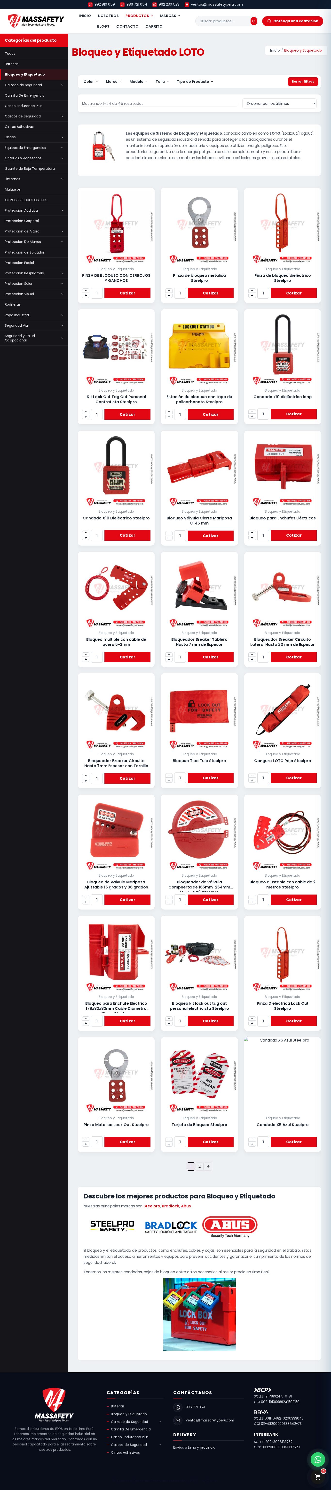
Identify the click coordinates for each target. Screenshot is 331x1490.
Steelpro (151, 1206)
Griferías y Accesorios (23, 158)
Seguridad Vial (17, 325)
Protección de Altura (22, 231)
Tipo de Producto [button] (193, 81)
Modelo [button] (136, 81)
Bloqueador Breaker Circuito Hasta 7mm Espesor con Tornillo (116, 763)
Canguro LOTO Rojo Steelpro (282, 761)
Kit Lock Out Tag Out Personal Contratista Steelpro (116, 399)
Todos (10, 53)
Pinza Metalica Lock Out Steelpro (116, 1124)
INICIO (85, 15)
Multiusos (13, 189)
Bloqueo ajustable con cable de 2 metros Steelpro (282, 884)
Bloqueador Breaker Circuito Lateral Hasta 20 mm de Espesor (282, 642)
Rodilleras (13, 304)
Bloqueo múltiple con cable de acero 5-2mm (116, 642)
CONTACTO (127, 26)
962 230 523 (169, 4)
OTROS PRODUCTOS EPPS (26, 200)
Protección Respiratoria (24, 273)
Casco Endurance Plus (23, 105)
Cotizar (127, 293)
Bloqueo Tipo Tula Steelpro (199, 761)
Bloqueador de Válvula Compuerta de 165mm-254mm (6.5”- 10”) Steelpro (199, 887)
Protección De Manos (23, 241)
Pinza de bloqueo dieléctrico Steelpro (282, 278)
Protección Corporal (22, 220)
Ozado (212, 1480)
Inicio (275, 50)
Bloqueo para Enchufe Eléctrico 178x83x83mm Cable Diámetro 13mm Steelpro (116, 1008)
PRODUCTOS (137, 15)
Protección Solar (18, 283)
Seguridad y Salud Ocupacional (20, 338)
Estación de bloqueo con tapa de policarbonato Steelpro (199, 399)
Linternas (12, 179)
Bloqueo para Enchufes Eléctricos (283, 518)
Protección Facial (19, 262)
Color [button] (89, 81)
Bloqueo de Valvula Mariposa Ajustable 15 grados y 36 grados (116, 884)
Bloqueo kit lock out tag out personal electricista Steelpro (199, 1006)
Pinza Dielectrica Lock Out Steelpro (282, 1006)
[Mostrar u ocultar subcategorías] (62, 85)
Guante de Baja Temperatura (30, 168)
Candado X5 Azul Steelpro (283, 1124)
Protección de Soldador (24, 252)
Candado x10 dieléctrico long (282, 397)
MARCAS (168, 15)
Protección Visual (19, 294)
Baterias (11, 64)
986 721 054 (136, 4)
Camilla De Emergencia (25, 95)
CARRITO (153, 26)
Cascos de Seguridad (23, 116)
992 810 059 (105, 4)
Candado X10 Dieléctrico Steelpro (116, 518)
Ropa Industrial (17, 315)
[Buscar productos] (254, 21)
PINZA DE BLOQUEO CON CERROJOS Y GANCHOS (116, 278)
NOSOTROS (108, 15)
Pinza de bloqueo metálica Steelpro (199, 278)
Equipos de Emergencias (25, 147)
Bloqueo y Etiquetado (25, 74)
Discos (10, 137)
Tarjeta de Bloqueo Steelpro (199, 1124)
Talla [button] (160, 81)
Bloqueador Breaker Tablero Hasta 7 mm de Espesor (199, 642)
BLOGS (103, 26)
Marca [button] (112, 81)
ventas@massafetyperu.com (217, 4)
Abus (186, 1206)
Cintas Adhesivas (19, 126)
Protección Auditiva (21, 210)
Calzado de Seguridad (23, 85)
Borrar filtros (303, 81)
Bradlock (170, 1206)
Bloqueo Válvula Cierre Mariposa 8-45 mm (199, 520)
